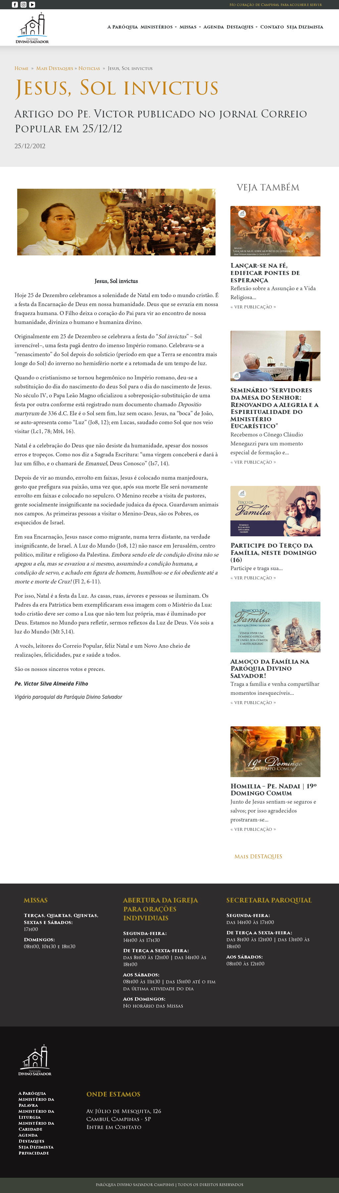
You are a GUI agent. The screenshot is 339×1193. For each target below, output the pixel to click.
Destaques (31, 1142)
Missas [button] (188, 27)
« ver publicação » (273, 286)
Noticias (89, 69)
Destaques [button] (240, 27)
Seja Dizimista (305, 27)
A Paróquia (123, 27)
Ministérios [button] (157, 27)
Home (21, 69)
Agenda (214, 27)
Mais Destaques (54, 69)
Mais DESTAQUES (258, 857)
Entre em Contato (113, 1127)
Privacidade (34, 1154)
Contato (272, 27)
